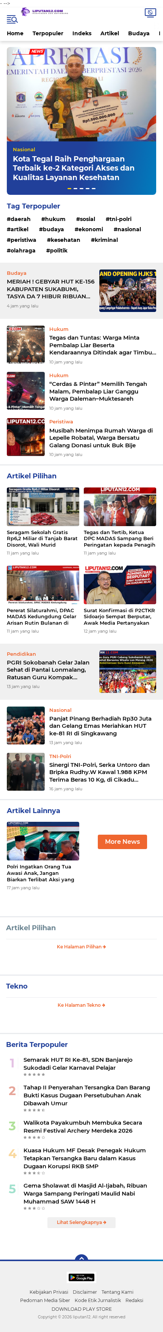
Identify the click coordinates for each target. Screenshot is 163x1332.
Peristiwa (23, 240)
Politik (58, 250)
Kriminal (106, 240)
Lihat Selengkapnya (80, 1222)
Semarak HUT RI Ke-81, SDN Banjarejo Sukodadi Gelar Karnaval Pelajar (78, 1063)
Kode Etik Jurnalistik (98, 1300)
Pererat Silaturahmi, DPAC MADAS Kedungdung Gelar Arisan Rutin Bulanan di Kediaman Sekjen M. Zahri (41, 617)
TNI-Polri (121, 219)
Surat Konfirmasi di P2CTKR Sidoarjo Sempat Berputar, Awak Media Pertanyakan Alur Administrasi (119, 617)
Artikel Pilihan (31, 928)
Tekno (17, 986)
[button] (69, 188)
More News (122, 841)
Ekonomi (90, 229)
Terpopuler (48, 33)
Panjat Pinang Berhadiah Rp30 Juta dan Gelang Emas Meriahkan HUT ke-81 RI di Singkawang (100, 726)
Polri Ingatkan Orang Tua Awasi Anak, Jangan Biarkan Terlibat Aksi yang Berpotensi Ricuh (40, 873)
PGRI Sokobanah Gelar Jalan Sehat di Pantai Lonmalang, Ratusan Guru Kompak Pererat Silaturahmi (48, 670)
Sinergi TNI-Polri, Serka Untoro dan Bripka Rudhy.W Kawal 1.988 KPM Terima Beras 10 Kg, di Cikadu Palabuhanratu (99, 772)
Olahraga (23, 250)
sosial (87, 219)
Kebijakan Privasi (49, 1292)
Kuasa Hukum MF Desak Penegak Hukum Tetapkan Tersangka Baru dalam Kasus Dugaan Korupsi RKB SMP (85, 1158)
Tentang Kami (117, 1292)
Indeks (81, 33)
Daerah (21, 219)
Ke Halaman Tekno (80, 1005)
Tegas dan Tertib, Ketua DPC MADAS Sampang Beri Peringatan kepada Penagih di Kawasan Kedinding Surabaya (119, 538)
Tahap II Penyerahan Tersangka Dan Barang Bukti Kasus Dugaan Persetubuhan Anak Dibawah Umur (87, 1095)
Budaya (139, 33)
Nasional (24, 149)
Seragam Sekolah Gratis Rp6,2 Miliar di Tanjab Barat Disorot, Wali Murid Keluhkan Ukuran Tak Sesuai (42, 538)
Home (15, 33)
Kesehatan (65, 240)
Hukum (55, 219)
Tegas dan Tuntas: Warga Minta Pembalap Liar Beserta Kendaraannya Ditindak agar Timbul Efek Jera (101, 345)
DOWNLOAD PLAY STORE (82, 1309)
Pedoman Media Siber (45, 1300)
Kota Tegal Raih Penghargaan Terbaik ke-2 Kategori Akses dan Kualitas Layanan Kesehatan (74, 168)
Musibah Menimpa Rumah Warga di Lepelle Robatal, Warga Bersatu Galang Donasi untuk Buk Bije (101, 438)
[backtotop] (81, 1261)
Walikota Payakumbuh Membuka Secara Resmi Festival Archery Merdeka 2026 (83, 1126)
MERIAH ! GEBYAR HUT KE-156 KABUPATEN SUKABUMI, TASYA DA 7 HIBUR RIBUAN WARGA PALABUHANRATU (50, 289)
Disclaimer (85, 1292)
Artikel (109, 33)
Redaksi (134, 1300)
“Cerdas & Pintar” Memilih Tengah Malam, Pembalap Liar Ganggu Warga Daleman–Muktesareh (98, 391)
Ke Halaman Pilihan (80, 947)
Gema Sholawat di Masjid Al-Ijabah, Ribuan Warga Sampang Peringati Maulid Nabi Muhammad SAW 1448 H (85, 1193)
